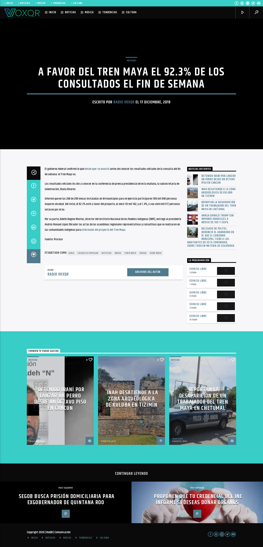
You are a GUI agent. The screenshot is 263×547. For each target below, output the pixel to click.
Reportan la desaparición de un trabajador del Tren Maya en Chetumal (218, 206)
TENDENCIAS (59, 3)
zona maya (156, 253)
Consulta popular (88, 253)
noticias (106, 253)
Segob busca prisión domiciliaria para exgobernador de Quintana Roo (67, 499)
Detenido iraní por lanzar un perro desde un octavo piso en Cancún (218, 179)
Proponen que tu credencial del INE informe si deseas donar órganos (198, 499)
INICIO (9, 3)
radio (118, 253)
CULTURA (77, 3)
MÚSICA (41, 3)
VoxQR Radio (35, 439)
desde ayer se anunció (97, 169)
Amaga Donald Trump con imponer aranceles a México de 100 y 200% (217, 219)
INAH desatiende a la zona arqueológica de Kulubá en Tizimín (218, 193)
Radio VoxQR (124, 102)
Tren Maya (130, 253)
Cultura (104, 360)
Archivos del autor (147, 272)
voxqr (143, 253)
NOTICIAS (25, 3)
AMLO (71, 253)
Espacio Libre (198, 269)
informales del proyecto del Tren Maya (103, 230)
